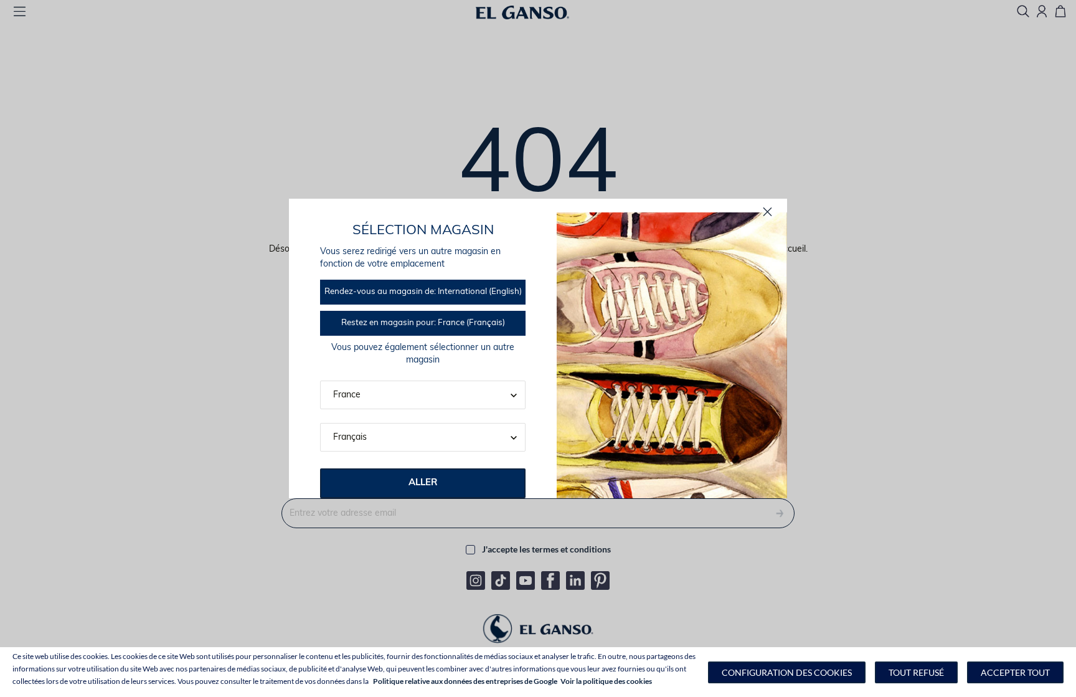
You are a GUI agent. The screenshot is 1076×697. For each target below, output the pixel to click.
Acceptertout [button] (1015, 672)
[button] (787, 672)
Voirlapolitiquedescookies (606, 681)
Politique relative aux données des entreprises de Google (465, 681)
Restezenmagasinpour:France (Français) (423, 323)
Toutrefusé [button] (916, 672)
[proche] (767, 212)
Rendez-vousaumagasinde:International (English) (423, 292)
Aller (423, 483)
